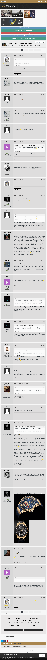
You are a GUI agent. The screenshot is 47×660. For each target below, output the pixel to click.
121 (43, 42)
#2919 (44, 407)
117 (22, 612)
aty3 (7, 548)
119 (27, 612)
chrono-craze (14, 45)
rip (7, 141)
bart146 (7, 78)
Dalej (37, 612)
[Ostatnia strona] (40, 50)
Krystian (7, 345)
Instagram (16, 74)
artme (7, 195)
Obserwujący (38, 42)
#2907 (44, 164)
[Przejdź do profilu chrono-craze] (4, 44)
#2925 (44, 597)
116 (19, 612)
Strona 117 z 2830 (5, 51)
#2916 (44, 345)
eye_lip (7, 383)
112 (9, 612)
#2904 (44, 110)
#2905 (44, 126)
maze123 (7, 260)
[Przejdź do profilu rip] (7, 147)
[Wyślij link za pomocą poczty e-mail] (5, 641)
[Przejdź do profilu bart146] (7, 83)
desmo (7, 163)
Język (15, 650)
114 (14, 612)
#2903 (44, 94)
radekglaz (7, 470)
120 (29, 612)
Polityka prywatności (25, 650)
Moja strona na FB (17, 73)
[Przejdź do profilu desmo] (7, 168)
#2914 (44, 295)
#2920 (44, 422)
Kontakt (31, 650)
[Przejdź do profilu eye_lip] (7, 389)
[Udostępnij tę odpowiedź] (41, 55)
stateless (7, 294)
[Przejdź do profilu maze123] (7, 264)
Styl (18, 650)
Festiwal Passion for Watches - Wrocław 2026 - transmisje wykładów (23, 35)
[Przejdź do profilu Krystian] (7, 349)
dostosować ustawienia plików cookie (12, 657)
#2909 (44, 195)
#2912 (44, 260)
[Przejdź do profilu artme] (7, 199)
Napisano (18, 55)
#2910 (44, 211)
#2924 (44, 567)
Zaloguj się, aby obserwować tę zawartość (11, 41)
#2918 (44, 383)
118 (24, 612)
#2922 (44, 490)
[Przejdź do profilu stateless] (7, 299)
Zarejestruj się (13, 629)
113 (12, 612)
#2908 (44, 179)
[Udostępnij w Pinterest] (7, 641)
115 (17, 612)
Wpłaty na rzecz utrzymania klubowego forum (23, 30)
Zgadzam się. (43, 655)
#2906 (44, 141)
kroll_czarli (7, 55)
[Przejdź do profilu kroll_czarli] (7, 59)
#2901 (44, 55)
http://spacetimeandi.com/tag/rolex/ (22, 63)
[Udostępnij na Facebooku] (4, 641)
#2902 (44, 78)
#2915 (44, 321)
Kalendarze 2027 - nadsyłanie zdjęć (23, 33)
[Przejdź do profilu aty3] (7, 553)
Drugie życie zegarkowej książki (23, 27)
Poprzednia (5, 612)
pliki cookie (17, 656)
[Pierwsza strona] (2, 50)
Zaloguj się (33, 629)
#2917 (44, 367)
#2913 (44, 276)
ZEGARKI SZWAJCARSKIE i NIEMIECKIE (33, 45)
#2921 (44, 470)
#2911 (44, 232)
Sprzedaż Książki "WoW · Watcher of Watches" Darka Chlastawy (23, 38)
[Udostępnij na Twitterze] (2, 641)
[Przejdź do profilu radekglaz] (7, 475)
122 (34, 612)
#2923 (44, 548)
